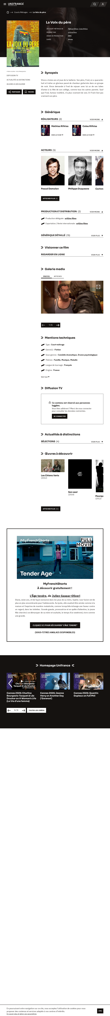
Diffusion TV (12, 75)
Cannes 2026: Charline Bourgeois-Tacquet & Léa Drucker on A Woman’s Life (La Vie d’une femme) (21, 697)
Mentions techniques (16, 71)
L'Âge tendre (38, 596)
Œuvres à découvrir (16, 84)
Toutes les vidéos (36, 710)
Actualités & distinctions (18, 80)
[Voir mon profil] (103, 4)
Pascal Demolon (50, 188)
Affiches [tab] (58, 276)
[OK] (100, 1011)
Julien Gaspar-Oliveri (66, 596)
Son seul (72, 492)
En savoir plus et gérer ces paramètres (22, 1014)
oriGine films (72, 32)
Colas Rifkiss (83, 29)
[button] (98, 287)
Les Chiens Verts (50, 475)
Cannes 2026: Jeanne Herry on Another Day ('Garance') (52, 696)
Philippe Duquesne (78, 188)
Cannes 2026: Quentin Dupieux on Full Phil (86, 694)
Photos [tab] (46, 276)
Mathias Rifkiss (73, 29)
